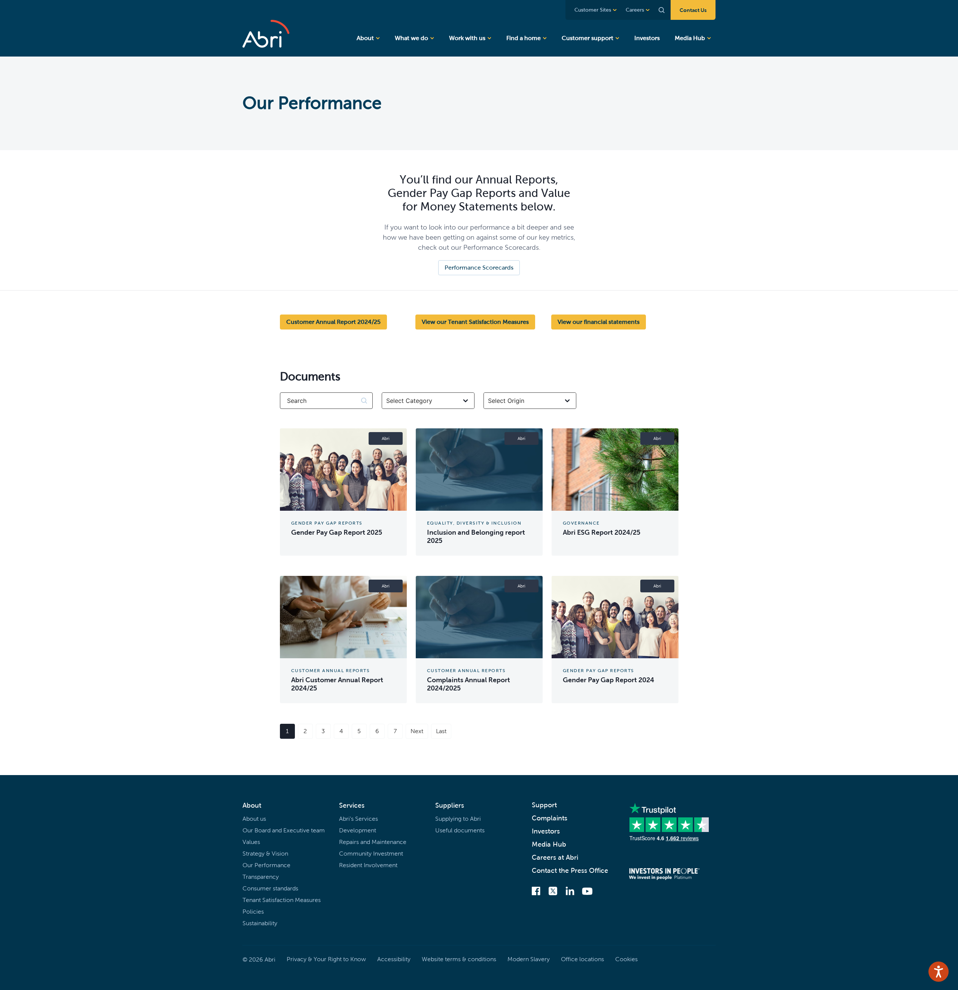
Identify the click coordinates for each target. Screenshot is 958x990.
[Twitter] (553, 892)
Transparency (260, 877)
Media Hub (690, 38)
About (365, 38)
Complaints (549, 818)
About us (254, 819)
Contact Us (693, 10)
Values (251, 842)
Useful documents (460, 830)
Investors (647, 38)
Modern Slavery (528, 959)
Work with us (467, 38)
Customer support (587, 38)
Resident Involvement (368, 865)
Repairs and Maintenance (372, 842)
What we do (411, 38)
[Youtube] (587, 891)
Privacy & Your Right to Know (326, 959)
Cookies (626, 959)
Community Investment (371, 853)
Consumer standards (270, 888)
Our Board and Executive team (283, 830)
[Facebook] (536, 892)
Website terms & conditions (459, 959)
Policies (253, 911)
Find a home (523, 38)
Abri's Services (358, 819)
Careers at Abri (555, 857)
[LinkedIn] (569, 892)
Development (357, 830)
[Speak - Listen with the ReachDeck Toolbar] (938, 972)
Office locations (582, 959)
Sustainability (259, 923)
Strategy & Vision (265, 853)
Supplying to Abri (458, 819)
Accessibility (394, 959)
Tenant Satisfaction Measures (281, 900)
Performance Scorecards (479, 267)
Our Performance (266, 865)
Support (544, 805)
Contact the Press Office (570, 870)
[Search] (660, 10)
